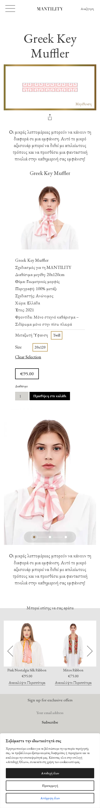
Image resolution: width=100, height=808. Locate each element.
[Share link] (50, 117)
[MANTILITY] (50, 9)
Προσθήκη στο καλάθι (49, 395)
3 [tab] (66, 537)
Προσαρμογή (50, 786)
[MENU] (10, 8)
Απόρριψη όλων (50, 798)
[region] (50, 770)
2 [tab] (50, 537)
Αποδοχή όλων (50, 773)
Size (18, 347)
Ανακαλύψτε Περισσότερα (27, 683)
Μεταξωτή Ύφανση (31, 335)
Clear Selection (28, 357)
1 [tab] (34, 537)
